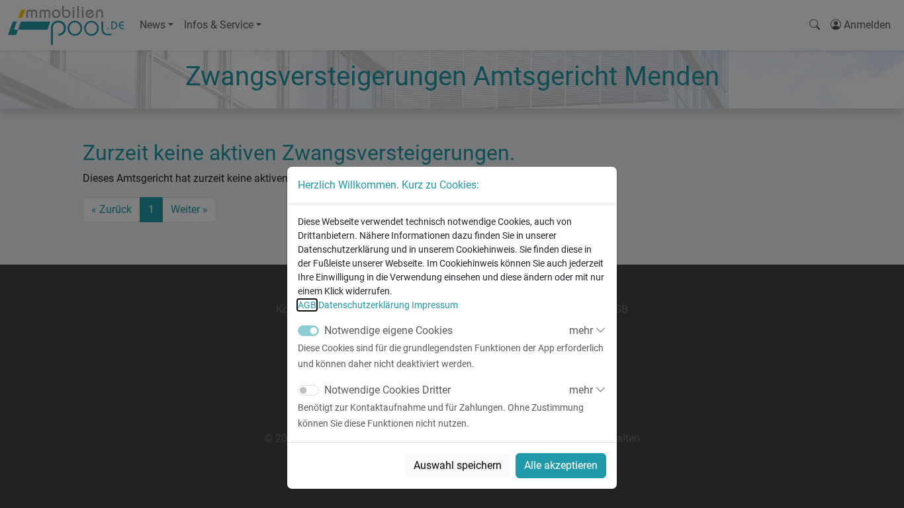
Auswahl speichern (458, 465)
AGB (307, 305)
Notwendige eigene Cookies (388, 330)
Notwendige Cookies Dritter (387, 390)
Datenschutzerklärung (364, 305)
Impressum (435, 305)
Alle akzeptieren (561, 465)
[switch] (308, 390)
